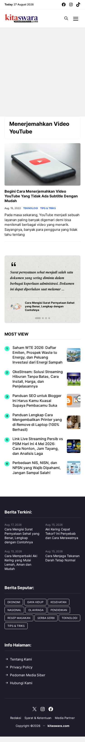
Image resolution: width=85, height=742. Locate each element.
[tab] (38, 318)
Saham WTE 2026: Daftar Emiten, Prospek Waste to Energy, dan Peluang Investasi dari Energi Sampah (37, 354)
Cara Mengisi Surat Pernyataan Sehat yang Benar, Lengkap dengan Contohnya (22, 535)
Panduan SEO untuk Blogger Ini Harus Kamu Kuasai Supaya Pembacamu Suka (36, 400)
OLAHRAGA (36, 610)
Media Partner (65, 718)
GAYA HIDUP (35, 602)
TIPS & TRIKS (48, 208)
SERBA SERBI (46, 618)
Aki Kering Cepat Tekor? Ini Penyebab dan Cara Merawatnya (61, 533)
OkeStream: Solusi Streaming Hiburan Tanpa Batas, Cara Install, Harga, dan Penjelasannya (37, 379)
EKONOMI (13, 602)
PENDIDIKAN (59, 610)
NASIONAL (14, 610)
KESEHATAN (58, 602)
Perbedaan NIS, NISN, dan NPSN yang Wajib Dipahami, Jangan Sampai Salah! (36, 467)
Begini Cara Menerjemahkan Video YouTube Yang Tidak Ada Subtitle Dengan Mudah (41, 196)
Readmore (20, 289)
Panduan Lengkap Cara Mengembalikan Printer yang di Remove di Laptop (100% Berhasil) (37, 422)
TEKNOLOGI (30, 208)
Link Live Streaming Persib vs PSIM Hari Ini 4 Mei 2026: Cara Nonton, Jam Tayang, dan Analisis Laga (37, 446)
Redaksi (15, 718)
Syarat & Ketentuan (37, 718)
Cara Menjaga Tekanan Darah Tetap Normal (62, 558)
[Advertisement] (42, 72)
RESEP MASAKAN (18, 618)
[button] (66, 18)
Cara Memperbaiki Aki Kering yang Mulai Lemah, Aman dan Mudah (21, 562)
